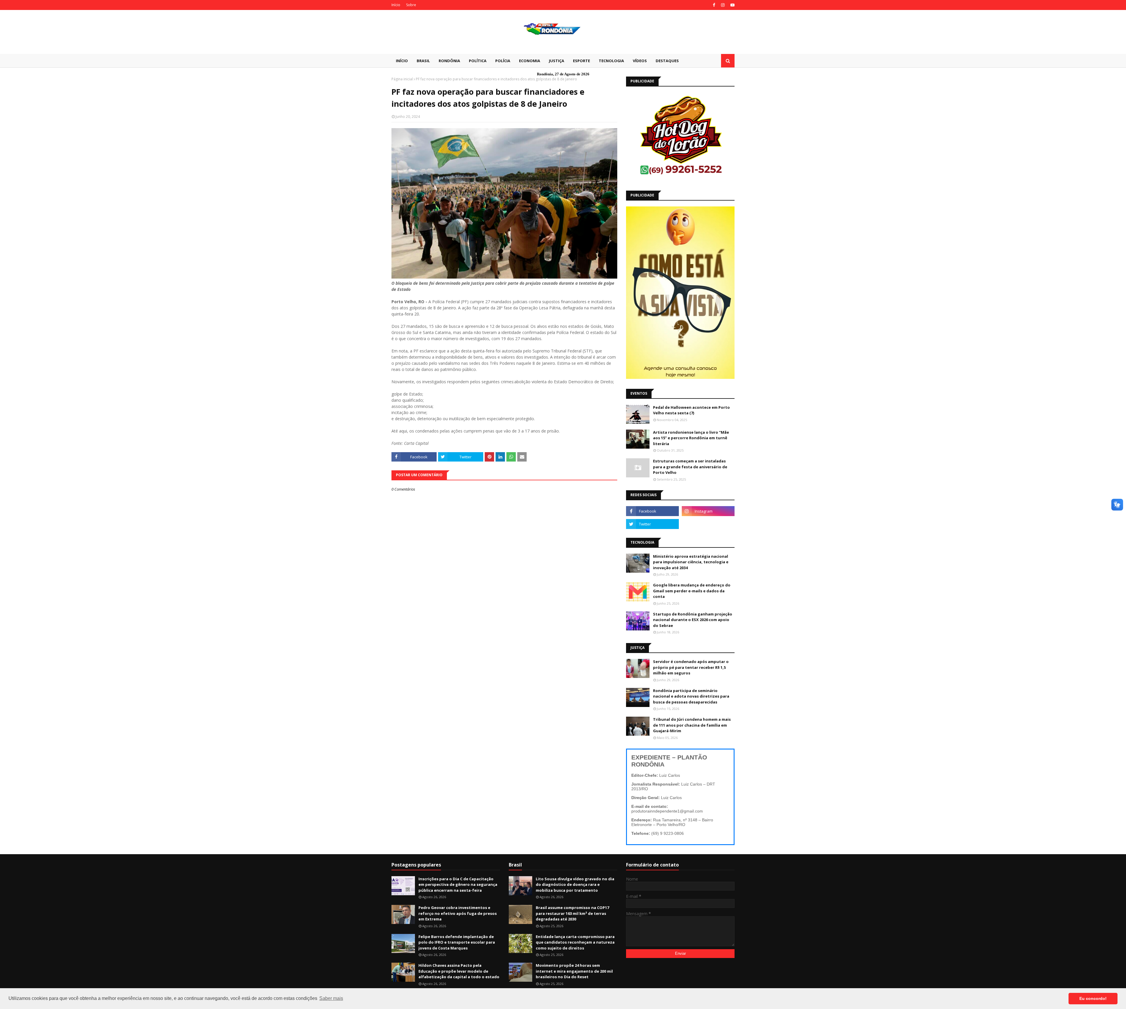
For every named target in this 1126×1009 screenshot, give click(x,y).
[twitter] (652, 524)
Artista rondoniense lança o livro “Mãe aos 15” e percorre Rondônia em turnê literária (691, 438)
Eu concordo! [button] (1093, 998)
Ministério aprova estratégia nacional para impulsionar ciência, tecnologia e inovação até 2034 (690, 562)
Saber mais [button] (331, 998)
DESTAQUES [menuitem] (667, 60)
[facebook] (714, 5)
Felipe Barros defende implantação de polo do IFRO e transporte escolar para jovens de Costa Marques (456, 942)
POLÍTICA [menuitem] (477, 60)
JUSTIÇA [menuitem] (556, 60)
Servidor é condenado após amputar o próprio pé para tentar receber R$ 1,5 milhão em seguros (691, 667)
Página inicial (402, 79)
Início (395, 4)
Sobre (411, 4)
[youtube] (732, 5)
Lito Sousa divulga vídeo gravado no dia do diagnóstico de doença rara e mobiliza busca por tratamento (575, 884)
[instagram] (723, 5)
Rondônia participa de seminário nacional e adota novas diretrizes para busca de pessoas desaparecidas (691, 696)
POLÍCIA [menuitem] (502, 60)
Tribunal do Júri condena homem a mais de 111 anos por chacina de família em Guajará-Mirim (692, 725)
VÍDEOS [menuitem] (640, 60)
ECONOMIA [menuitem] (529, 60)
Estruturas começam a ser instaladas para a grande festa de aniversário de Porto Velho (690, 466)
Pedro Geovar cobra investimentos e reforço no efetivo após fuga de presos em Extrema (457, 913)
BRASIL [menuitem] (423, 60)
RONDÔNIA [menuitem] (449, 60)
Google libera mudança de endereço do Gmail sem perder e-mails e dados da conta (691, 590)
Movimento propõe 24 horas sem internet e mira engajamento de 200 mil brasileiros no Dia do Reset (574, 971)
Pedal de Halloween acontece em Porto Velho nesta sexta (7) (691, 410)
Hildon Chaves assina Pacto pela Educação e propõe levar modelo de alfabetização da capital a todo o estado (458, 971)
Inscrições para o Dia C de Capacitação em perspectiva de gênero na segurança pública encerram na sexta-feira (457, 884)
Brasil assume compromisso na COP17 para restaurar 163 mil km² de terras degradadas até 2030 (572, 913)
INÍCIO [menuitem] (402, 60)
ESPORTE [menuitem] (581, 60)
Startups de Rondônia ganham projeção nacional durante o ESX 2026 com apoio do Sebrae (692, 619)
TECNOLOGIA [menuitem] (611, 60)
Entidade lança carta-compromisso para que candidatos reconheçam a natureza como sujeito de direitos (575, 942)
